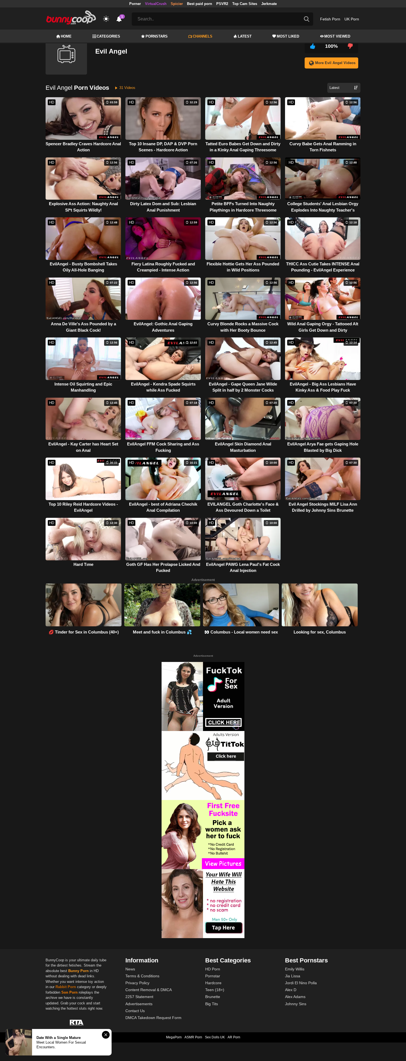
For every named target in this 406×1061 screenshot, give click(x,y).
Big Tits (211, 1004)
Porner (135, 4)
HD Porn (212, 969)
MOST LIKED (288, 36)
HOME (66, 36)
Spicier (177, 4)
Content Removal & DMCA (148, 990)
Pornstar (212, 976)
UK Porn (351, 19)
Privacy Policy (137, 983)
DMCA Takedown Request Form (153, 1017)
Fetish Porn (330, 19)
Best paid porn (199, 4)
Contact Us (135, 1011)
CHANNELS (202, 36)
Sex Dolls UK (215, 1037)
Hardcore (213, 983)
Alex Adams (295, 996)
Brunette (212, 996)
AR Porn (234, 1037)
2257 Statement (139, 996)
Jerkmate (269, 4)
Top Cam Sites (244, 4)
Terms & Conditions (142, 976)
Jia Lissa (292, 976)
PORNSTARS (157, 36)
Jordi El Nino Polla (301, 983)
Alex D (290, 990)
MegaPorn (174, 1037)
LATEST (245, 36)
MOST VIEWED (337, 36)
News (130, 969)
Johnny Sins (295, 1004)
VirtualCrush (156, 4)
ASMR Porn (193, 1037)
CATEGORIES (108, 36)
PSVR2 (222, 4)
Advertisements (138, 1004)
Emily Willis (294, 969)
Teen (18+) (214, 990)
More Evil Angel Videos (335, 63)
